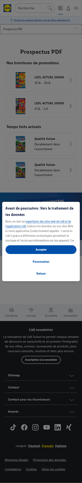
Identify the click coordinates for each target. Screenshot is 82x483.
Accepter (41, 249)
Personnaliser (41, 262)
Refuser (41, 273)
